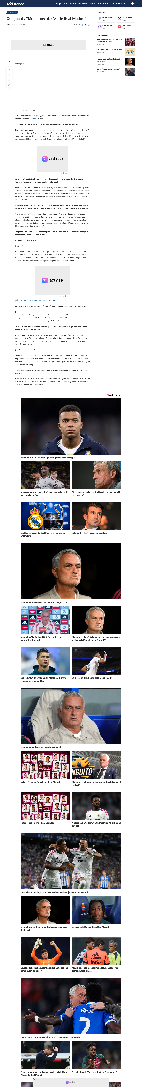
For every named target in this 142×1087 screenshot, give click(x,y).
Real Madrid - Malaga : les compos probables (110, 49)
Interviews (12, 13)
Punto (8, 24)
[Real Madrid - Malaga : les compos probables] (130, 52)
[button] (110, 3)
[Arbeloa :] (130, 72)
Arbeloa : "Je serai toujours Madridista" (108, 69)
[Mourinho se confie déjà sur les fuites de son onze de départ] (130, 62)
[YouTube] (119, 3)
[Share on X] (85, 24)
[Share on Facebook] (82, 24)
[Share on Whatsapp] (9, 79)
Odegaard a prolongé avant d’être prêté (39, 300)
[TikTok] (124, 3)
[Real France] (20, 3)
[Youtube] (125, 26)
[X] (116, 3)
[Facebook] (114, 3)
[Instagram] (122, 3)
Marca (33, 119)
